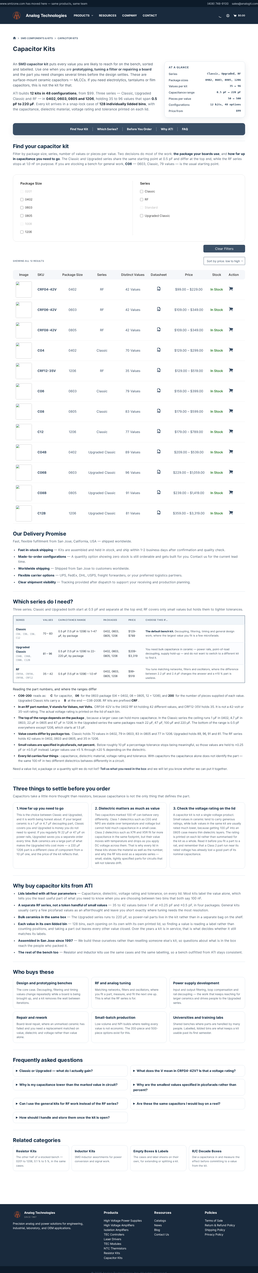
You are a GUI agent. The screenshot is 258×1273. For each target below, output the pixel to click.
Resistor (70, 952)
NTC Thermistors (115, 1248)
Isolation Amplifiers (116, 1229)
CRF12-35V (46, 371)
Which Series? (107, 129)
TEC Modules (112, 1243)
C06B (42, 472)
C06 (40, 391)
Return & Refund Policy (220, 1225)
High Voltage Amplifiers (119, 1225)
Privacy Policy (214, 1234)
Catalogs (160, 1220)
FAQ (185, 129)
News (158, 1225)
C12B (41, 513)
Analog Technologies (46, 15)
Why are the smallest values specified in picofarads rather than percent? (184, 1087)
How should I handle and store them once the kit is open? (64, 1117)
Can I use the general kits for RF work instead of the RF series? (68, 1104)
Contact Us (161, 1234)
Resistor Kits (112, 1253)
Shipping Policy (215, 1229)
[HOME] (14, 38)
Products (81, 15)
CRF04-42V (47, 289)
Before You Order (139, 129)
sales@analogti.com (245, 3)
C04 (40, 350)
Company (129, 15)
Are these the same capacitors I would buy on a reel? (178, 1104)
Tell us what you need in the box (123, 769)
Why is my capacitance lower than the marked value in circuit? (68, 1085)
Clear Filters (224, 249)
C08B (42, 493)
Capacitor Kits (113, 1258)
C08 (40, 411)
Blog (157, 1229)
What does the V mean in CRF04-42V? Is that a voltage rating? (186, 1071)
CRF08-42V (47, 330)
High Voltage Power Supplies (123, 1220)
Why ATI (167, 129)
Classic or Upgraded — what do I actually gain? (56, 1071)
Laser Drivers (112, 1239)
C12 (40, 432)
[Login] (227, 15)
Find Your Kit (79, 129)
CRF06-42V (47, 310)
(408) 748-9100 (218, 3)
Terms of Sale (214, 1220)
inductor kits (93, 952)
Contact (150, 15)
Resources (107, 15)
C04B (42, 452)
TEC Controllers (114, 1234)
